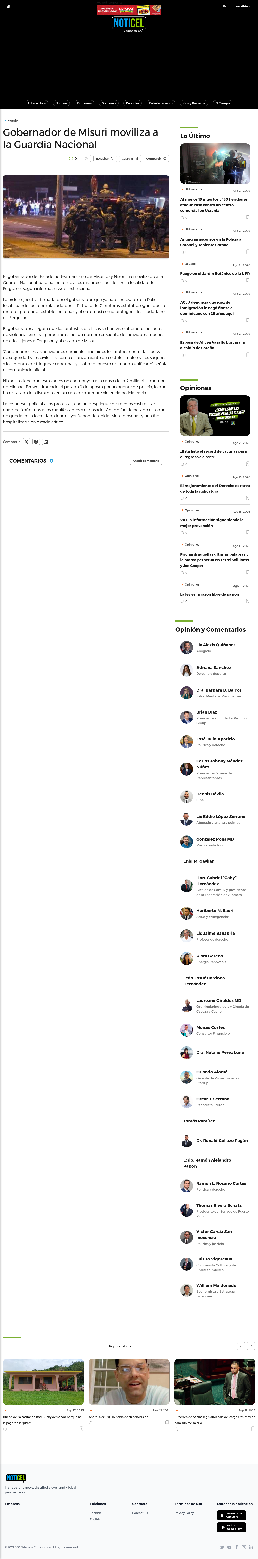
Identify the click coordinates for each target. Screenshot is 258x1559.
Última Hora (37, 103)
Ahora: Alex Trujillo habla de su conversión (32, 1417)
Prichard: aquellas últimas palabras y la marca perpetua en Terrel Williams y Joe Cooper (214, 560)
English (95, 1519)
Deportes (132, 103)
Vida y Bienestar (194, 103)
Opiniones (109, 103)
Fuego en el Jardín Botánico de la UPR (215, 273)
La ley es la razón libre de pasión (209, 594)
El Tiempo (222, 103)
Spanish (95, 1513)
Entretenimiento (161, 103)
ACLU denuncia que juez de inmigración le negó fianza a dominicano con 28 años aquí (207, 307)
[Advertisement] (129, 64)
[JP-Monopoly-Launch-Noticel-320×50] (129, 10)
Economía (84, 103)
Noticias (61, 103)
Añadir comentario (146, 461)
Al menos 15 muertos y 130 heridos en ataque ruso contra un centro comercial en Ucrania (214, 204)
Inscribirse (242, 6)
